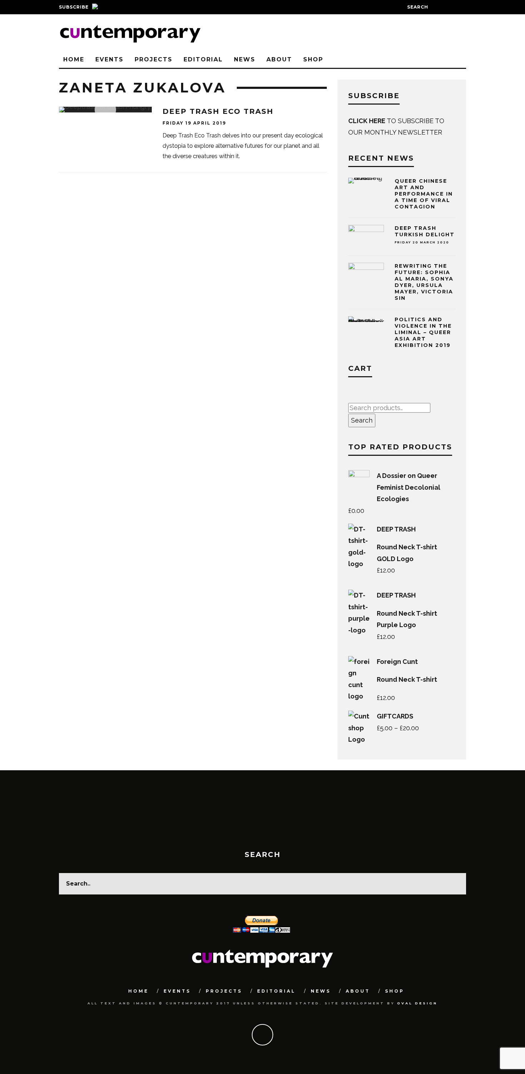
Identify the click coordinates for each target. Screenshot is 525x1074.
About (279, 59)
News (244, 59)
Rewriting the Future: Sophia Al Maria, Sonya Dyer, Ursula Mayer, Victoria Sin (424, 282)
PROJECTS (153, 59)
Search (361, 420)
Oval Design (417, 1003)
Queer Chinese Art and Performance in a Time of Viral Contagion (424, 194)
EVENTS (109, 59)
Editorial (203, 59)
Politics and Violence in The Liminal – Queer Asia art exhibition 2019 (423, 332)
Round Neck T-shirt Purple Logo (407, 619)
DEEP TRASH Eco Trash (218, 111)
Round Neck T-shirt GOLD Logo (407, 552)
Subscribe (74, 7)
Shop (313, 59)
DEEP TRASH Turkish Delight (425, 231)
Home (73, 59)
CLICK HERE (367, 121)
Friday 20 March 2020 (422, 242)
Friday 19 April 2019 (194, 123)
